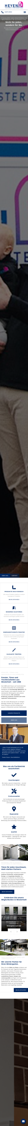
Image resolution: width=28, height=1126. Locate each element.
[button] (25, 12)
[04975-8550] (2, 12)
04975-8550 (8, 12)
